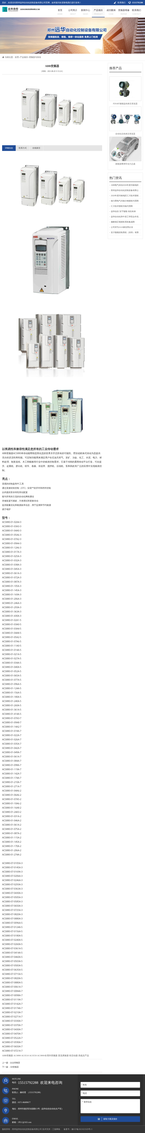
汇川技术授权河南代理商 (122, 206)
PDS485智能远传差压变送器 (125, 104)
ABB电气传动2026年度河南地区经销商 (128, 185)
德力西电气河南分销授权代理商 (125, 201)
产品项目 (24, 57)
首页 (17, 57)
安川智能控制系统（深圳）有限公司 (127, 232)
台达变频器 (15, 1063)
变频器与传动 (35, 57)
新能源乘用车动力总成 (125, 164)
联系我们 (121, 3)
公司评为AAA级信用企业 (122, 227)
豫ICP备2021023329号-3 (82, 1129)
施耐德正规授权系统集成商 (123, 222)
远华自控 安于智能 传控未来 (123, 211)
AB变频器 (14, 1067)
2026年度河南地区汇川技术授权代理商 (128, 196)
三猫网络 (56, 1129)
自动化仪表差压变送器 (125, 134)
